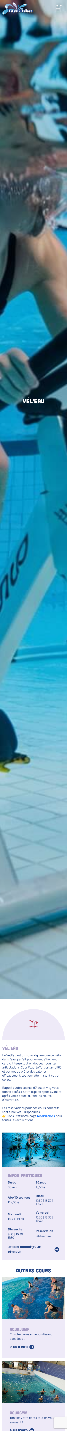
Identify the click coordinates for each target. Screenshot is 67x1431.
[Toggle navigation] (59, 8)
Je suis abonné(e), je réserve (24, 1249)
